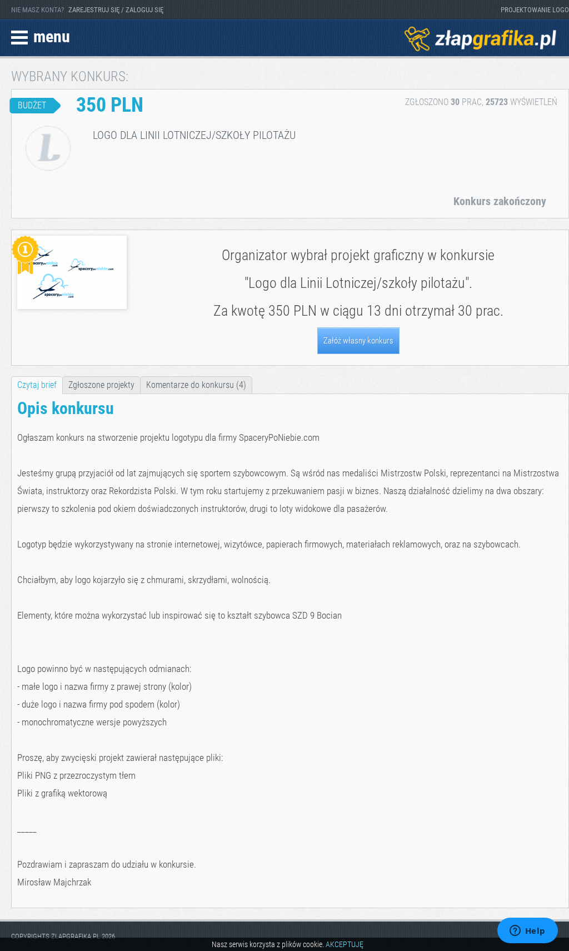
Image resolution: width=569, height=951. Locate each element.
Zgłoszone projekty (101, 385)
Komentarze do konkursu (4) (196, 385)
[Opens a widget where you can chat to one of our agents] (527, 931)
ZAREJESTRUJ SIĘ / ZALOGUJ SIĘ (115, 10)
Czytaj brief (37, 385)
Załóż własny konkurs (358, 341)
